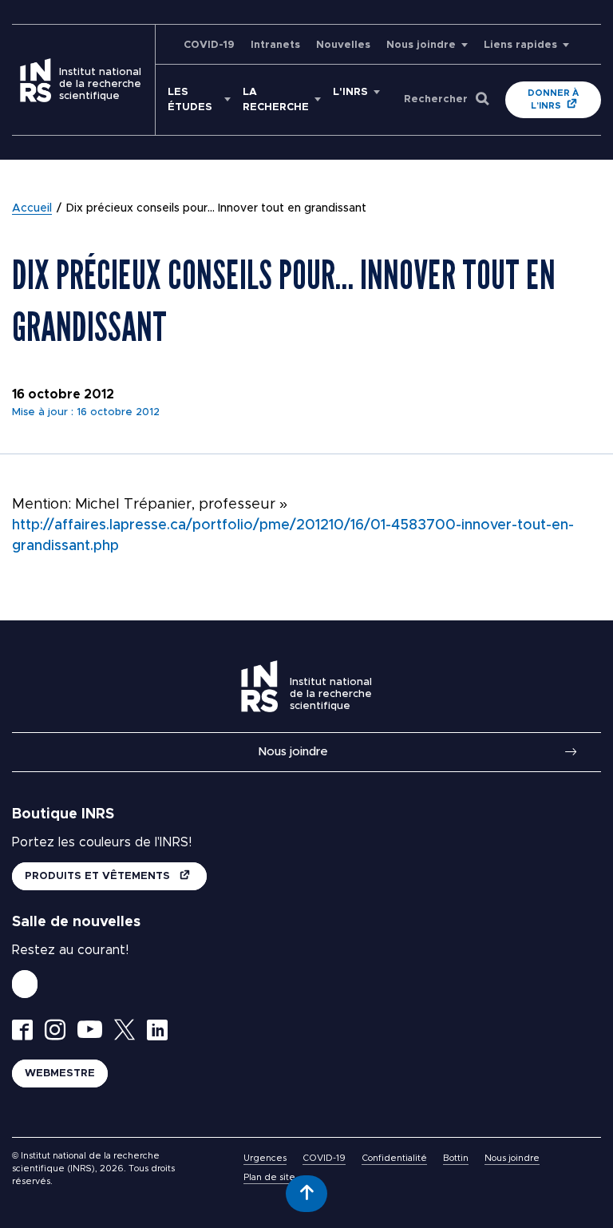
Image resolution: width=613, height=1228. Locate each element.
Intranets (275, 45)
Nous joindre (421, 45)
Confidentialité (394, 1158)
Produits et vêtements (99, 876)
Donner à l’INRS (553, 99)
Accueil (32, 208)
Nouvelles (343, 45)
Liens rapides (520, 45)
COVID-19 (209, 45)
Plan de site (269, 1177)
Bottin (456, 1158)
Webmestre (60, 1073)
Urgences (265, 1158)
